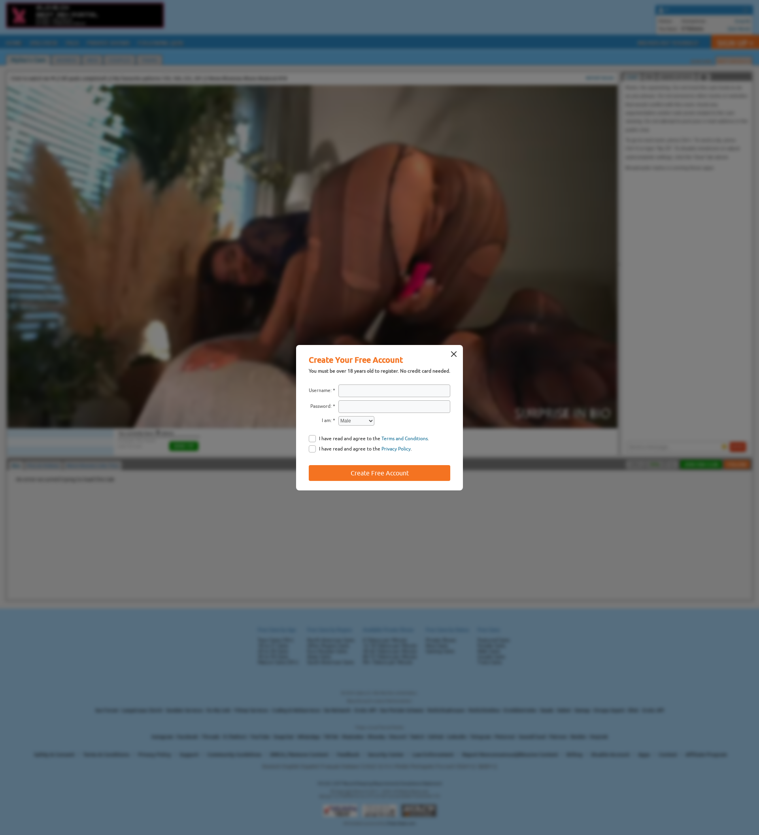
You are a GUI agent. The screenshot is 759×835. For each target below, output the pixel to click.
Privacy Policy (396, 449)
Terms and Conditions (404, 438)
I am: (327, 420)
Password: (321, 406)
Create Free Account (380, 473)
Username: (320, 390)
